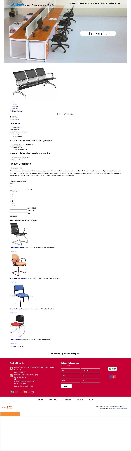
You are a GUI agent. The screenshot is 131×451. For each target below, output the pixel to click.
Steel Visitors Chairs (16, 339)
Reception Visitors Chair (17, 309)
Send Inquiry (24, 132)
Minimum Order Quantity (18, 149)
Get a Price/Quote (14, 119)
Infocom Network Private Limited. (120, 408)
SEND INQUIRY (13, 346)
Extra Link (104, 3)
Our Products (95, 3)
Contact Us (112, 3)
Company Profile (84, 3)
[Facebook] (110, 378)
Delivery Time (15, 160)
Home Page (73, 3)
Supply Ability (15, 157)
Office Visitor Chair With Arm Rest (20, 278)
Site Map (91, 400)
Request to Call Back (15, 132)
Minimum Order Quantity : (48, 247)
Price (13, 147)
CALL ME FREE (20, 346)
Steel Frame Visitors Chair (17, 247)
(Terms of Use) (124, 406)
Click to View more (17, 127)
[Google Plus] (114, 378)
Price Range (15, 145)
